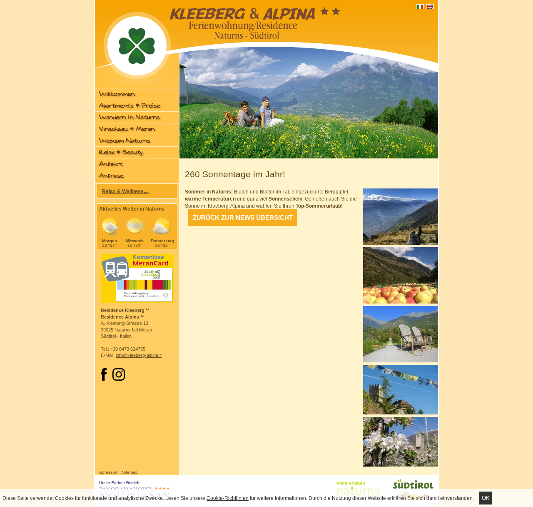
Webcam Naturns (124, 141)
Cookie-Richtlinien (228, 498)
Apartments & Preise (129, 106)
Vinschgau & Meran (127, 129)
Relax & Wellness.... (125, 191)
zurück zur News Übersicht (243, 217)
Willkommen (117, 94)
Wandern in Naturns (129, 117)
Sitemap (130, 472)
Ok (486, 498)
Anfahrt (111, 164)
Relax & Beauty (120, 152)
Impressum (107, 472)
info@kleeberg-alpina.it (139, 355)
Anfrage (111, 176)
